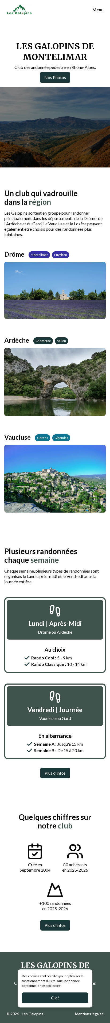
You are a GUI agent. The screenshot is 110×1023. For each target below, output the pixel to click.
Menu (98, 9)
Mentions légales (89, 1013)
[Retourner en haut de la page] (99, 1003)
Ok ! (55, 997)
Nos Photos (55, 77)
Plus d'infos (55, 772)
